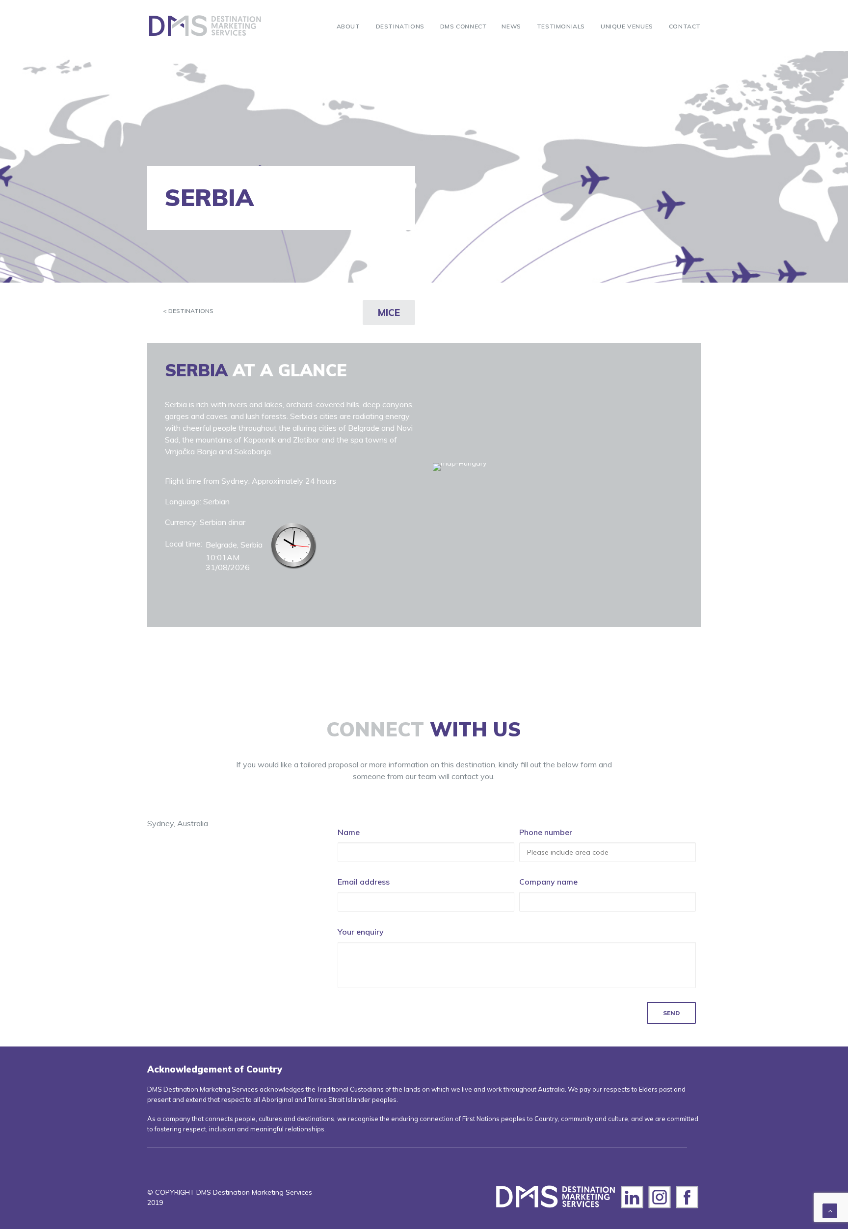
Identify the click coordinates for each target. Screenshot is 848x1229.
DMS (463, 26)
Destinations (400, 26)
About (348, 26)
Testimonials (561, 26)
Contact (685, 26)
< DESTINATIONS (188, 310)
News (511, 26)
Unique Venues (627, 26)
